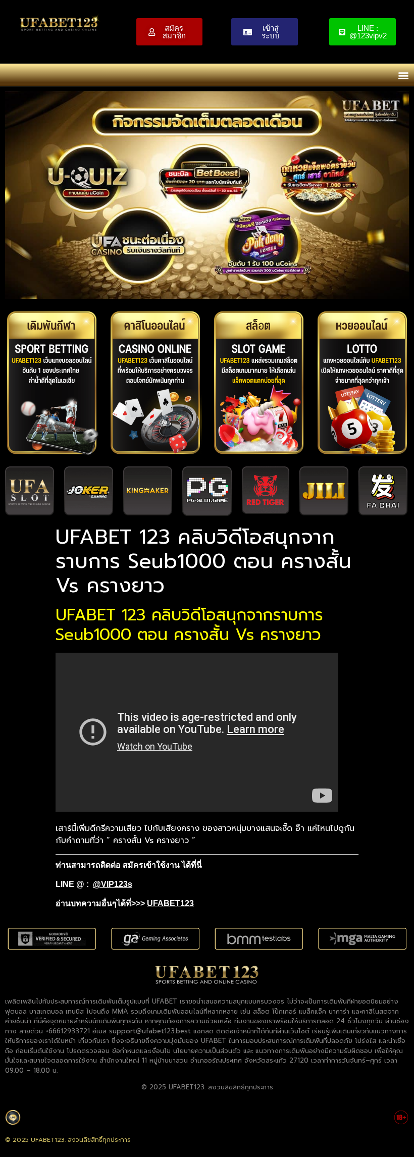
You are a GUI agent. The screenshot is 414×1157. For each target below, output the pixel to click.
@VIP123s (112, 884)
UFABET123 (170, 903)
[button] (403, 75)
